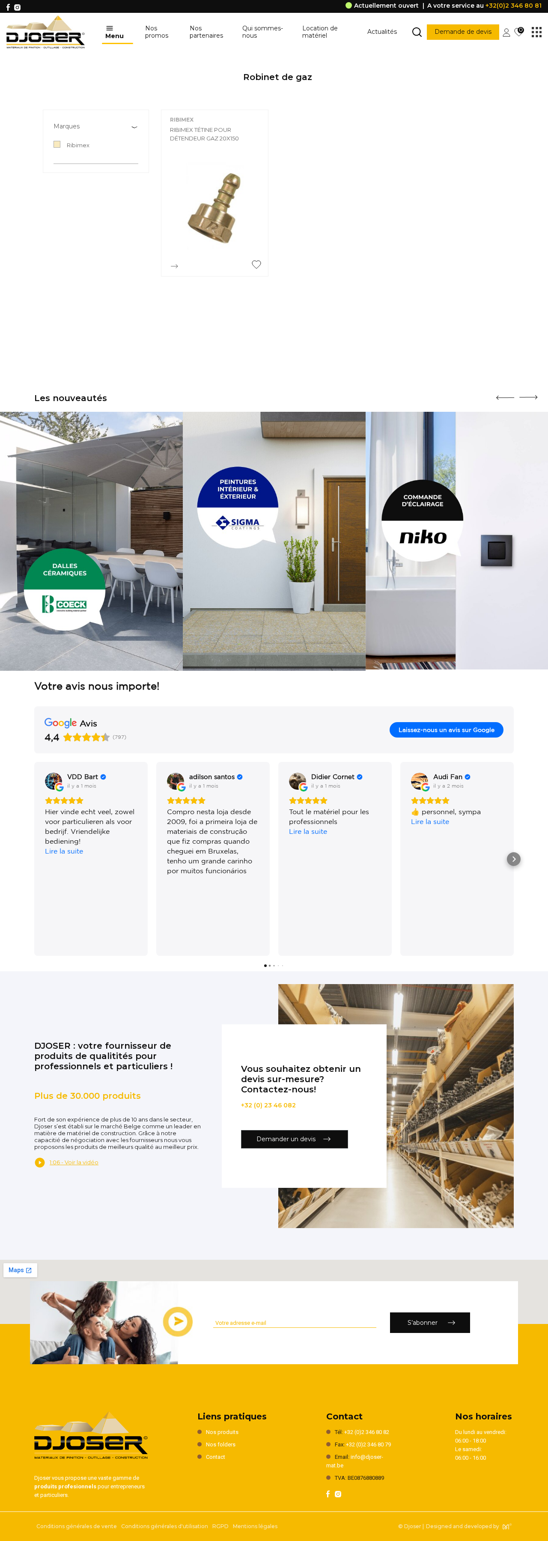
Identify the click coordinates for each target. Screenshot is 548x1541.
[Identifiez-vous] (506, 32)
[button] (34, 859)
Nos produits (222, 1432)
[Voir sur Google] (53, 781)
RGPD (220, 1526)
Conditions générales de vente (76, 1526)
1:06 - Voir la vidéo (74, 1162)
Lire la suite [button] (64, 851)
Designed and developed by (462, 1526)
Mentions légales (255, 1526)
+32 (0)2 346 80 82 (366, 1432)
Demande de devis (463, 32)
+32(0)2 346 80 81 (513, 5)
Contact (215, 1457)
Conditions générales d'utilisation (164, 1526)
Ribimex (182, 119)
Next (528, 394)
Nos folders (220, 1444)
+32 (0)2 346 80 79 (368, 1444)
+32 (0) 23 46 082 (268, 1105)
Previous (505, 394)
